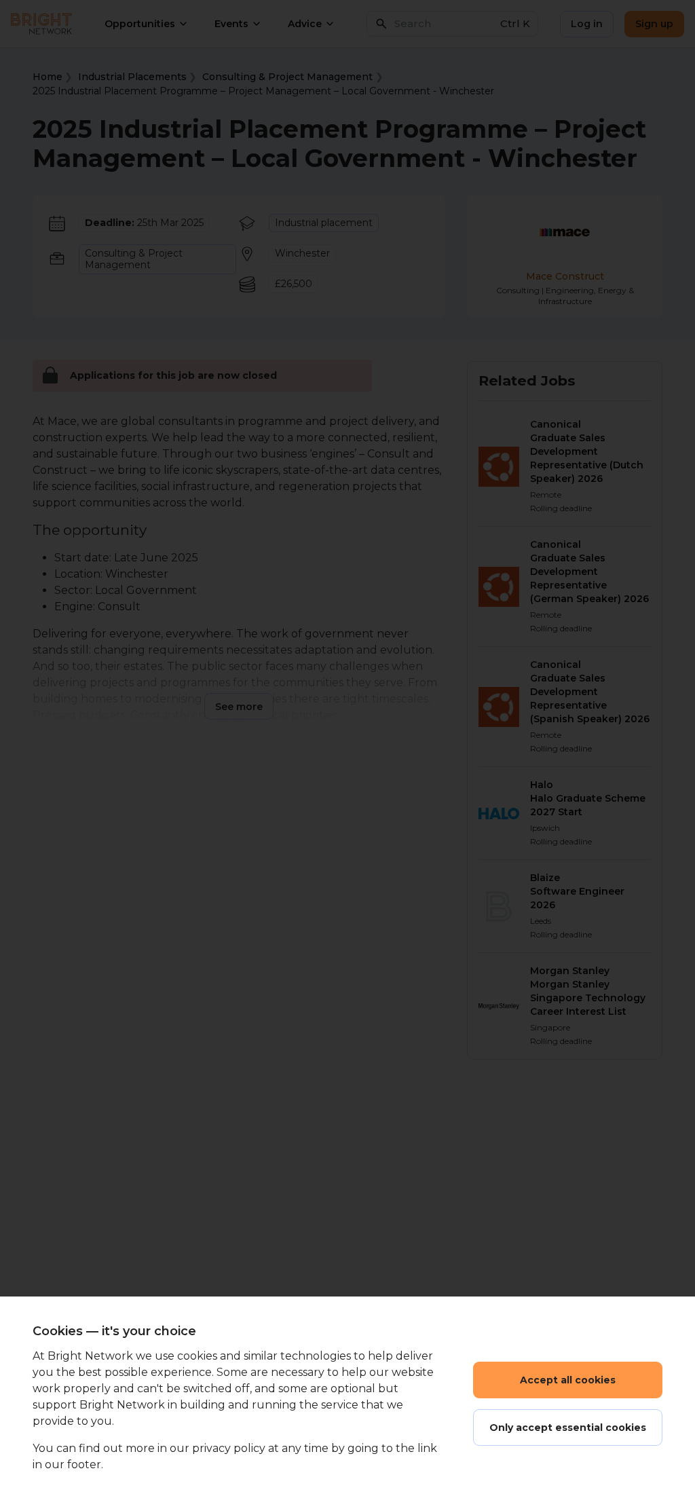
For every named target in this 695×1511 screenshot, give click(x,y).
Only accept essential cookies (567, 1427)
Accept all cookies (568, 1380)
